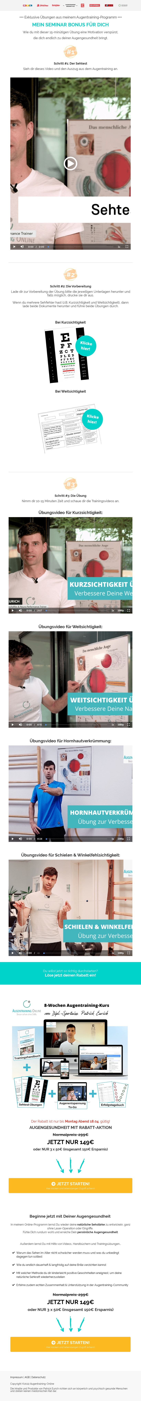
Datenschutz (38, 1377)
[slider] (20, 598)
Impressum (16, 1377)
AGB (27, 1377)
